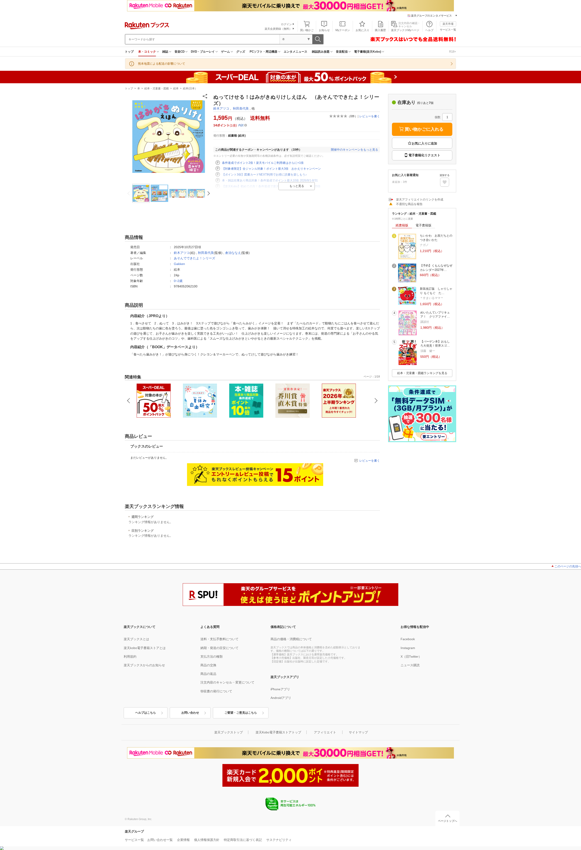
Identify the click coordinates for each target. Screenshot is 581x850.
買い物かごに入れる (424, 129)
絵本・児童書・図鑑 (156, 88)
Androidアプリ (281, 698)
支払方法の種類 (211, 656)
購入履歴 (380, 30)
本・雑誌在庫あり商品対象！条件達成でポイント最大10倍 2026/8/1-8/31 (270, 180)
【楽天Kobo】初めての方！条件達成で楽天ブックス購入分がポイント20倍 (271, 186)
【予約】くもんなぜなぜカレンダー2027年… (436, 267)
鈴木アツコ (221, 108)
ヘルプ (429, 30)
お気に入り (362, 30)
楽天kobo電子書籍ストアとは (145, 648)
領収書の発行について (216, 691)
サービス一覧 (448, 29)
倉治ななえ (233, 253)
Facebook (408, 639)
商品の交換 (208, 665)
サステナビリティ (279, 840)
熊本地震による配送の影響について (161, 63)
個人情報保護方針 (206, 840)
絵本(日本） (190, 88)
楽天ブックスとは (136, 639)
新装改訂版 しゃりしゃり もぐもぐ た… (436, 290)
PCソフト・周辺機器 (263, 51)
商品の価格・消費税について (291, 639)
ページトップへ (447, 821)
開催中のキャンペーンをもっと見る (354, 149)
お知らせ (324, 30)
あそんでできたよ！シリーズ (194, 258)
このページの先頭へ (567, 566)
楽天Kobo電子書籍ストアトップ (278, 732)
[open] (444, 182)
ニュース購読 (410, 665)
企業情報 (183, 840)
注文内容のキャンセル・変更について (227, 682)
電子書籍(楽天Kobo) (367, 51)
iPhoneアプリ (280, 689)
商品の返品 (208, 674)
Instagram (408, 648)
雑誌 (165, 51)
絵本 (176, 88)
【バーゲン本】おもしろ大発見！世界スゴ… (435, 343)
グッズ (240, 51)
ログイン (286, 24)
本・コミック (147, 51)
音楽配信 (342, 51)
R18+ (452, 51)
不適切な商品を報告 (409, 204)
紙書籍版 (402, 225)
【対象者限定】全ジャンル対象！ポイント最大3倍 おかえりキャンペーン (271, 168)
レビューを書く (369, 116)
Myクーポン (342, 30)
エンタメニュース (295, 51)
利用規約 (130, 656)
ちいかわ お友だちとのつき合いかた (436, 237)
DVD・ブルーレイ (203, 51)
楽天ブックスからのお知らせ (144, 665)
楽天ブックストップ (228, 732)
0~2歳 (178, 281)
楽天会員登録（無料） (278, 28)
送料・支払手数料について (219, 639)
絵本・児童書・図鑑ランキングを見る (422, 373)
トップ (129, 51)
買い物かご (307, 30)
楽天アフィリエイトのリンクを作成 (419, 199)
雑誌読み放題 (321, 51)
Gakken (179, 264)
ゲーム (225, 51)
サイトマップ (358, 732)
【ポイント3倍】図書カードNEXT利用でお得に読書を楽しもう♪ (264, 174)
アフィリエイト (325, 732)
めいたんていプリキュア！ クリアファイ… (435, 314)
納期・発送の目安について (219, 648)
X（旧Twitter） (411, 656)
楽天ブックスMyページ (405, 30)
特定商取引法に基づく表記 (243, 840)
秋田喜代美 (241, 108)
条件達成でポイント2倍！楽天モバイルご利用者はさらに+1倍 (263, 162)
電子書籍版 (423, 225)
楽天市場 (448, 23)
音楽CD (180, 51)
